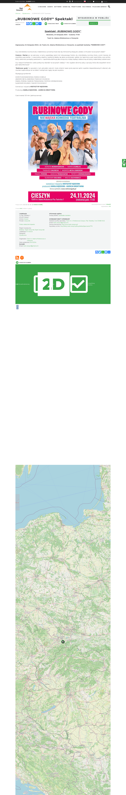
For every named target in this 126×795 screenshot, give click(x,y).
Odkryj (50, 6)
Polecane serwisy (99, 6)
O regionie (42, 6)
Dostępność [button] (78, 1)
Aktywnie (58, 6)
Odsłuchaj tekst (53, 23)
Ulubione (97, 1)
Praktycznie (76, 6)
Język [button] (89, 1)
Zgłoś (108, 204)
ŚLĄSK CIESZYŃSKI (20, 1)
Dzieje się (66, 6)
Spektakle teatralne (64, 215)
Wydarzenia (22, 235)
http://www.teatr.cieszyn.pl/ (69, 224)
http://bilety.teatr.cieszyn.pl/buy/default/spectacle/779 (76, 226)
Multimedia (86, 6)
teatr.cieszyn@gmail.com (30, 246)
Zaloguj (105, 1)
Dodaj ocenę (38, 204)
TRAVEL (30, 1)
